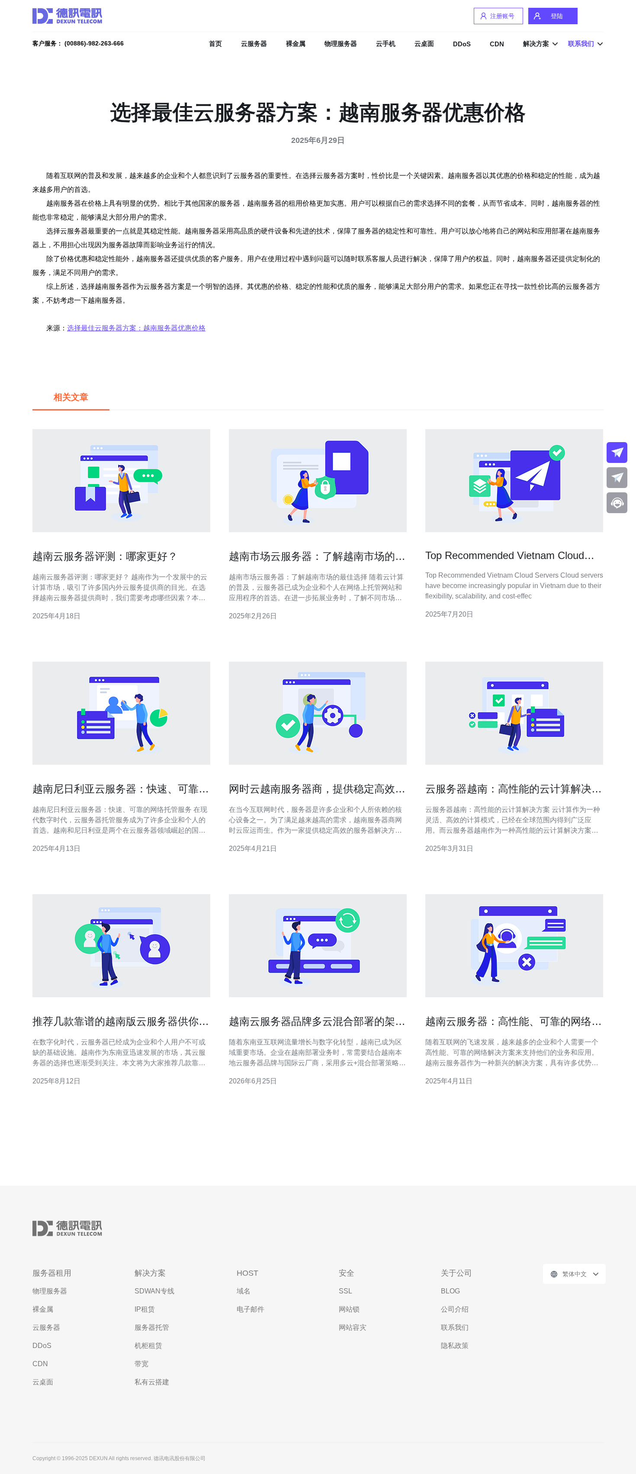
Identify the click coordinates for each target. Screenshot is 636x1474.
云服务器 (254, 43)
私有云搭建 (152, 1382)
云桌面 (424, 43)
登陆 (557, 16)
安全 (346, 1273)
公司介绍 (455, 1309)
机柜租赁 (148, 1345)
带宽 (141, 1363)
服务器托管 (152, 1327)
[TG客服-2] (617, 477)
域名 (244, 1291)
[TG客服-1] (617, 452)
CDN (497, 44)
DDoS (462, 44)
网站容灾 (352, 1327)
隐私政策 (455, 1345)
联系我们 (455, 1327)
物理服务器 (340, 43)
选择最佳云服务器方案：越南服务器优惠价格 (136, 328)
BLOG (450, 1291)
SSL (345, 1291)
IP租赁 (145, 1309)
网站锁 (349, 1309)
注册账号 (502, 16)
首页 (215, 43)
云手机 (385, 43)
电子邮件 (250, 1309)
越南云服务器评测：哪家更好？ (105, 556)
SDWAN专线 (154, 1291)
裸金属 (295, 43)
